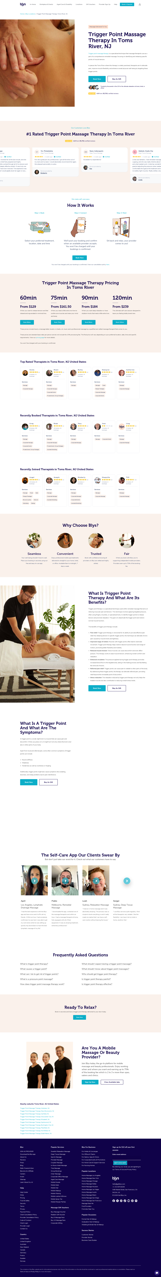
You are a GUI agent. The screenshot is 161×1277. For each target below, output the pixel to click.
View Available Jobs (112, 1082)
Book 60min (27, 322)
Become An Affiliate (26, 1171)
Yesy (80, 423)
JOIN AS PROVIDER (26, 1151)
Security (23, 1203)
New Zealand (24, 1247)
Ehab (56, 423)
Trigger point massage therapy (98, 54)
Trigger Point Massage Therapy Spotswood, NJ (35, 1122)
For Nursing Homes (88, 1165)
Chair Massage (56, 1174)
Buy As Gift (116, 79)
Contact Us (23, 1229)
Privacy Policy (131, 1170)
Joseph (57, 477)
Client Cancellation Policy (28, 1215)
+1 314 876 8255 (118, 1187)
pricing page (40, 338)
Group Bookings (56, 1171)
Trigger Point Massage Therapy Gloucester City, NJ (36, 1117)
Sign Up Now (90, 1082)
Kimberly (81, 477)
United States (24, 1239)
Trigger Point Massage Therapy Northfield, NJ (35, 1131)
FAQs (22, 1195)
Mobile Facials (55, 1182)
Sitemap (23, 1179)
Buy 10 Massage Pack (58, 1220)
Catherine (130, 370)
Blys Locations (30, 14)
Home (22, 14)
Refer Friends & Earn (27, 1168)
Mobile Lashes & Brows (58, 1196)
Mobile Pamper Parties (58, 1202)
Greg (31, 423)
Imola (31, 370)
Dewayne (105, 370)
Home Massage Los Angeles (91, 1175)
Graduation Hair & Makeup (90, 1222)
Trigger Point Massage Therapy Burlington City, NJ (36, 1125)
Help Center (24, 1192)
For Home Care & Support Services (93, 1163)
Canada (22, 1250)
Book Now (97, 79)
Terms (22, 1206)
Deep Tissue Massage (58, 1154)
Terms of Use (119, 1170)
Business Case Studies (89, 1240)
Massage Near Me (87, 1203)
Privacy (22, 1209)
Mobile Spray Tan (56, 1199)
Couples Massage (56, 1163)
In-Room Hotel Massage (59, 1165)
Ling (128, 423)
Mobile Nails (55, 1185)
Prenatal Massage (56, 1160)
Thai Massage (55, 1168)
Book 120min (120, 322)
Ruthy (80, 370)
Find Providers (86, 1206)
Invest (22, 1177)
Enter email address (119, 1154)
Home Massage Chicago (90, 1181)
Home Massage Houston (90, 1187)
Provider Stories (87, 1237)
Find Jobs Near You (88, 1209)
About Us (23, 1157)
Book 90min (88, 322)
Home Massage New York (90, 1178)
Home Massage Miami (89, 1195)
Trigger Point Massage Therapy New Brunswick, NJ (37, 1111)
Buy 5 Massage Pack (57, 1217)
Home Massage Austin (89, 1192)
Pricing (22, 1198)
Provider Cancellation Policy (29, 1217)
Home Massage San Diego (90, 1198)
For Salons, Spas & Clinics (90, 1157)
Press (22, 1163)
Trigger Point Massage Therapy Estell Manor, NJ (36, 1133)
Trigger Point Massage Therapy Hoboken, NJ (34, 1108)
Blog (21, 1165)
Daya (91, 171)
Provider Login (25, 1226)
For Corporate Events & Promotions (93, 1160)
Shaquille (106, 477)
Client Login (24, 1223)
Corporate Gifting (56, 1223)
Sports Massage (56, 1157)
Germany (23, 1253)
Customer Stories (87, 1235)
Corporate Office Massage (59, 1177)
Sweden (22, 1258)
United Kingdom (25, 1241)
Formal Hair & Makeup (89, 1219)
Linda (43, 180)
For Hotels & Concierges (90, 1151)
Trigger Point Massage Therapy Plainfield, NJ (34, 1128)
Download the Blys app (27, 1154)
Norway (22, 1261)
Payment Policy (25, 1212)
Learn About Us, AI (26, 1182)
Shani (56, 370)
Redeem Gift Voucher (58, 1215)
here (107, 265)
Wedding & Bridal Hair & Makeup (93, 1225)
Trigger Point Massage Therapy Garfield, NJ (34, 1114)
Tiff (127, 477)
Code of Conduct (25, 1220)
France (22, 1255)
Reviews (23, 1160)
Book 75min (57, 322)
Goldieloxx (142, 171)
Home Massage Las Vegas (90, 1189)
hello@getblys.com (118, 1184)
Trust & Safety (24, 1201)
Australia (23, 1244)
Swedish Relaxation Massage (60, 1151)
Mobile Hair (54, 1188)
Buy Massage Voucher (58, 1212)
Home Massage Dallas (89, 1184)
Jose (104, 423)
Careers (22, 1174)
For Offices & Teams (88, 1154)
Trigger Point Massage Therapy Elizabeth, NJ (34, 1119)
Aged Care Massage (57, 1179)
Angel (31, 477)
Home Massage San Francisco (92, 1201)
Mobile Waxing (56, 1193)
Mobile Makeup (56, 1191)
